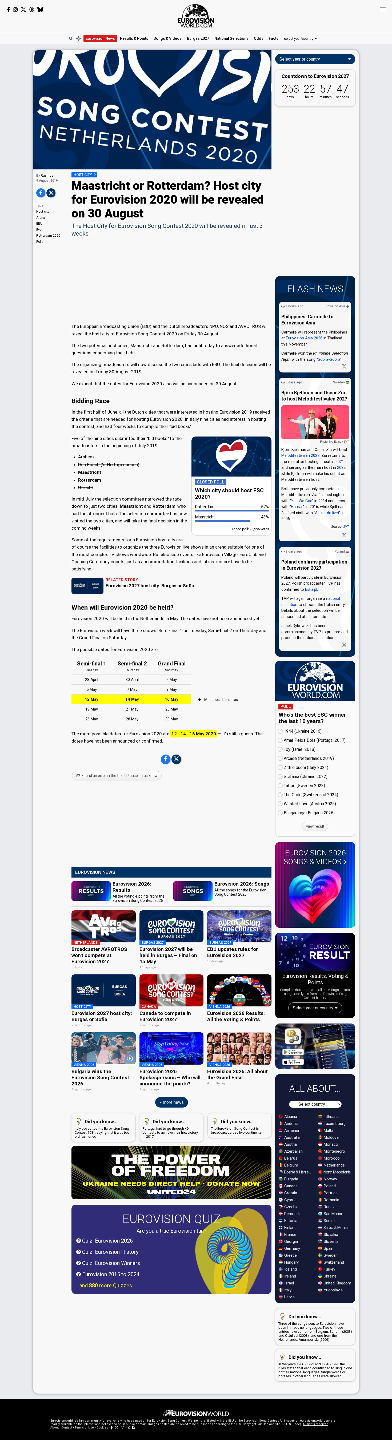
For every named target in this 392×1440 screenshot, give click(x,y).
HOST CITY (83, 175)
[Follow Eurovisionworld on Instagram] (15, 9)
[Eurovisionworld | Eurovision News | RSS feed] (133, 1427)
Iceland (290, 1269)
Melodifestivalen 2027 (300, 455)
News (100, 38)
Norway (330, 1179)
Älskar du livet (327, 512)
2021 (339, 461)
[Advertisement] (171, 281)
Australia (291, 1137)
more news (173, 1102)
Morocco (331, 1158)
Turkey (329, 1269)
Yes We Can (301, 500)
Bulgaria (290, 1179)
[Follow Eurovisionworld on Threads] (32, 9)
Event (40, 230)
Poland (340, 551)
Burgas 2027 (198, 38)
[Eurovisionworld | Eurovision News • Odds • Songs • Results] (196, 16)
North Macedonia (337, 1172)
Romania (331, 1199)
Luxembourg (334, 1123)
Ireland (289, 1276)
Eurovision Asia (334, 306)
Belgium (290, 1165)
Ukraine (330, 1276)
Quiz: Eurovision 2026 (107, 1240)
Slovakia (330, 1234)
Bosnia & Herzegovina (298, 1172)
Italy (287, 1290)
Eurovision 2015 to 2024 (110, 1274)
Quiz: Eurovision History (109, 1252)
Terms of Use (84, 1427)
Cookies (102, 1427)
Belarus (290, 1158)
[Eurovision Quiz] (231, 1258)
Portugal (330, 1193)
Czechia (290, 1206)
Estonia (290, 1220)
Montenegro (334, 1151)
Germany (291, 1248)
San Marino (333, 1213)
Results (134, 38)
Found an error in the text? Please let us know (119, 775)
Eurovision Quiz (171, 1219)
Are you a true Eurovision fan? (171, 1231)
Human (297, 507)
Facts (273, 38)
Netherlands (334, 1165)
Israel (288, 1283)
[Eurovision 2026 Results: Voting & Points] (315, 953)
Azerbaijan (293, 1151)
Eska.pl (311, 589)
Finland (290, 1227)
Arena (40, 218)
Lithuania (331, 1116)
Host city (42, 211)
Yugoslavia (333, 1290)
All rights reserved (315, 1424)
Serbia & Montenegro (338, 1227)
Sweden (339, 382)
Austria (290, 1144)
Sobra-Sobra (329, 359)
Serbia (329, 1220)
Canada (290, 1186)
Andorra (290, 1123)
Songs (168, 38)
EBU (39, 223)
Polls (39, 242)
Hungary (291, 1262)
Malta (328, 1130)
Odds (258, 38)
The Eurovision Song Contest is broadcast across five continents (236, 1126)
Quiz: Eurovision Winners (110, 1263)
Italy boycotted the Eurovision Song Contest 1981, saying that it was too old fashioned (102, 1128)
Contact (66, 1427)
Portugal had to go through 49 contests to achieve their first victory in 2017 (170, 1128)
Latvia (289, 1297)
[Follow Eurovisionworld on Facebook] (8, 9)
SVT (346, 527)
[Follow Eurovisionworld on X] (23, 9)
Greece (290, 1255)
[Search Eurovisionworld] (70, 38)
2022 (341, 467)
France (289, 1234)
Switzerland (333, 1262)
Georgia (290, 1241)
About (54, 1427)
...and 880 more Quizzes (104, 1285)
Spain (328, 1248)
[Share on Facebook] (40, 192)
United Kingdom (337, 1283)
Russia (329, 1206)
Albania (290, 1116)
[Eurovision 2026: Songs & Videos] (315, 896)
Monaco (330, 1144)
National (231, 38)
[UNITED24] (171, 1172)
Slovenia (330, 1241)
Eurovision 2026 (315, 857)
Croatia (290, 1193)
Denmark (291, 1213)
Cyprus (290, 1199)
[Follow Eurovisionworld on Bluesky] (40, 9)
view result (315, 826)
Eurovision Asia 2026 (304, 338)
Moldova (331, 1137)
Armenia (291, 1130)
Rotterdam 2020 (48, 235)
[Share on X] (50, 192)
